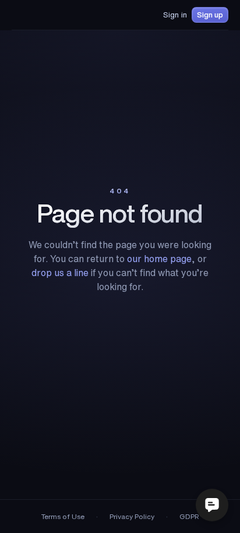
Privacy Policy (132, 516)
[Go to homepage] (42, 15)
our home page (159, 258)
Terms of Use (62, 516)
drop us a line (60, 272)
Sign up (210, 15)
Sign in (175, 15)
